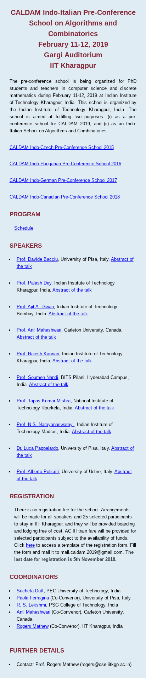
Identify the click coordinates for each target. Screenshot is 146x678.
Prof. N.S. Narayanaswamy (45, 424)
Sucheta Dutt (30, 590)
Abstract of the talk (72, 290)
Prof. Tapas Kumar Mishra (44, 400)
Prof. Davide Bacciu (37, 259)
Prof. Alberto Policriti (38, 471)
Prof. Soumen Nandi (37, 377)
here (30, 545)
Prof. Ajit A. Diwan (35, 306)
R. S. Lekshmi (31, 605)
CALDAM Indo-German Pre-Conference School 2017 (63, 180)
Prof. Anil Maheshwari (39, 330)
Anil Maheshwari (33, 612)
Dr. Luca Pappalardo (37, 448)
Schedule (23, 228)
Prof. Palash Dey (34, 283)
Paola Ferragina (33, 598)
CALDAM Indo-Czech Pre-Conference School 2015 (62, 147)
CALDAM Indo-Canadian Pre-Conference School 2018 (65, 197)
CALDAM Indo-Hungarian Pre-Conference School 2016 (65, 163)
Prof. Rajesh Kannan (38, 353)
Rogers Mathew (33, 626)
